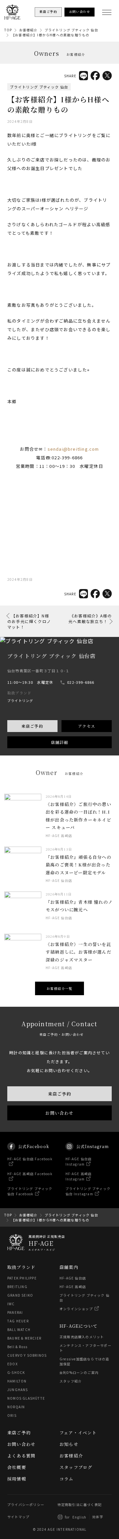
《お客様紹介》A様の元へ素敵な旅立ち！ (90, 618)
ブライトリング (20, 700)
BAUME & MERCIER (24, 1338)
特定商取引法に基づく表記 (80, 1504)
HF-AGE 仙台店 (73, 1278)
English (79, 1517)
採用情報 (16, 1479)
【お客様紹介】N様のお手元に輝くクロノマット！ (29, 621)
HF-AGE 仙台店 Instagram (78, 1161)
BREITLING (17, 1286)
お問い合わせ (59, 1113)
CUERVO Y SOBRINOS (27, 1355)
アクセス (87, 726)
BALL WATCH (18, 1329)
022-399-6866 (80, 682)
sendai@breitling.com (73, 449)
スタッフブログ (76, 1467)
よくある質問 (21, 1455)
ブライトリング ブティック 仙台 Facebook (30, 1191)
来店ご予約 (32, 726)
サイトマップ (18, 1516)
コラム (67, 1479)
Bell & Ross (17, 1346)
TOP (8, 29)
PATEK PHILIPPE (22, 1278)
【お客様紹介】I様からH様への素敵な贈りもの (50, 34)
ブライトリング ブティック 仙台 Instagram (88, 1191)
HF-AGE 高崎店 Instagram (78, 1176)
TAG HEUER (18, 1320)
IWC (11, 1303)
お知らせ (69, 1444)
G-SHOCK (16, 1372)
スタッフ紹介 (71, 1381)
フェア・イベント (78, 1432)
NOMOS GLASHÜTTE (26, 1398)
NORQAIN (16, 1406)
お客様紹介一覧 (59, 988)
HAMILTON (17, 1381)
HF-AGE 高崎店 (73, 1286)
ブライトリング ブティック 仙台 (71, 29)
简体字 (97, 1516)
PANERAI (15, 1312)
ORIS (12, 1415)
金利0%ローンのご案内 (79, 1372)
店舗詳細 (59, 742)
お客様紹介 (28, 29)
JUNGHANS (17, 1389)
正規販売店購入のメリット (82, 1336)
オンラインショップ (76, 1308)
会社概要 (16, 1467)
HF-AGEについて (79, 1326)
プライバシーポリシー (25, 1504)
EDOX (12, 1363)
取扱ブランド (21, 1267)
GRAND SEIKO (20, 1295)
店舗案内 (69, 1267)
